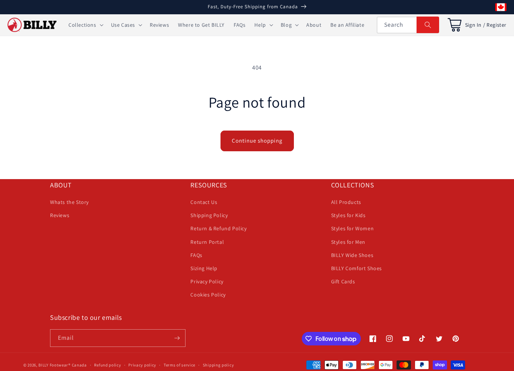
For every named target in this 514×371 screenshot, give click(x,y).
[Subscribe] (177, 338)
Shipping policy (218, 365)
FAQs (196, 255)
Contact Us (203, 202)
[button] (85, 25)
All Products (346, 202)
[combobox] (408, 25)
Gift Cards (343, 281)
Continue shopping (257, 140)
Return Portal (207, 242)
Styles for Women (352, 228)
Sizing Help (203, 268)
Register (496, 24)
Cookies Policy (207, 294)
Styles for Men (348, 242)
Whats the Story (69, 202)
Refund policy (107, 365)
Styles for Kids (348, 215)
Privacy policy (142, 365)
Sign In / (475, 24)
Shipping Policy (209, 215)
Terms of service (179, 365)
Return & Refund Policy (218, 228)
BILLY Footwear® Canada (62, 365)
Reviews (59, 215)
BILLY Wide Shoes (352, 255)
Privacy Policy (206, 281)
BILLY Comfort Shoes (356, 268)
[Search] (428, 25)
